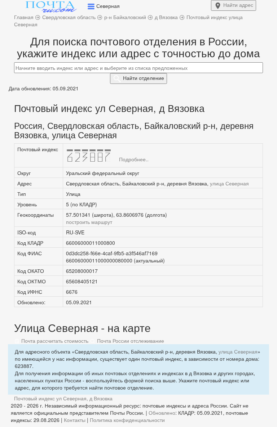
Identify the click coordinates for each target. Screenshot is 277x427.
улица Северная (229, 183)
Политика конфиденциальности (127, 419)
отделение (143, 77)
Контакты (74, 419)
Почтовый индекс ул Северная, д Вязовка (63, 398)
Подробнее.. (134, 159)
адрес (238, 4)
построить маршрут (89, 221)
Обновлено (162, 412)
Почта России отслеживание (130, 340)
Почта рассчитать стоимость (54, 340)
